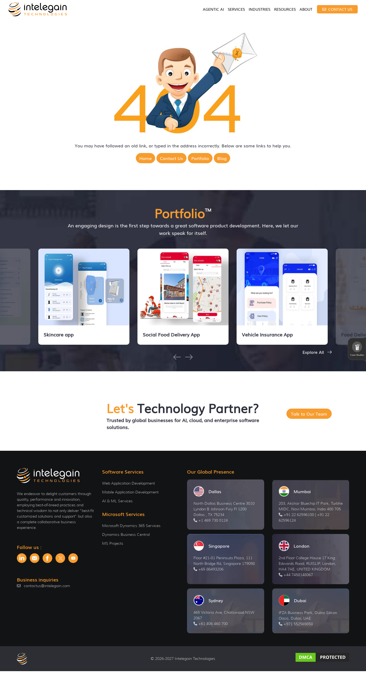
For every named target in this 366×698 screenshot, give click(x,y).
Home (145, 158)
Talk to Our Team (309, 413)
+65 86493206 (210, 569)
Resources (285, 9)
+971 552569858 (298, 623)
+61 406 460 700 (213, 623)
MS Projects (112, 543)
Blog (222, 158)
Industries (259, 9)
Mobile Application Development (130, 492)
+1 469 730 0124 (213, 520)
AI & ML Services (117, 501)
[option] (83, 297)
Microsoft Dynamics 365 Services (131, 525)
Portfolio (200, 158)
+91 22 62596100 (298, 514)
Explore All (313, 352)
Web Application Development (128, 483)
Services (236, 9)
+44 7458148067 (298, 574)
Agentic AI (213, 9)
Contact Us (339, 9)
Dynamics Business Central (126, 534)
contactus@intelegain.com (47, 585)
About (306, 9)
